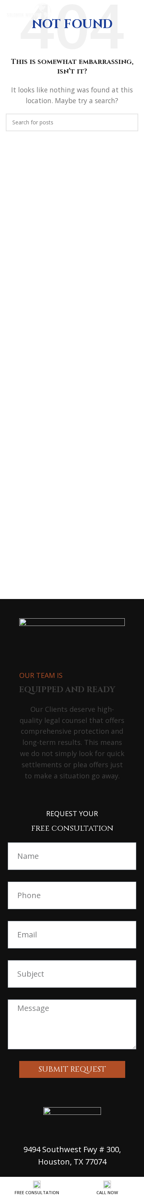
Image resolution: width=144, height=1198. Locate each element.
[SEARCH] (129, 122)
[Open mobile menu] (135, 11)
